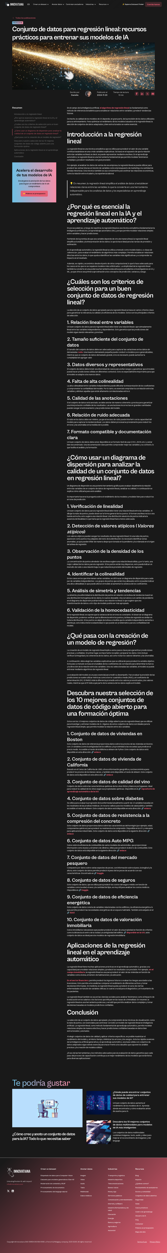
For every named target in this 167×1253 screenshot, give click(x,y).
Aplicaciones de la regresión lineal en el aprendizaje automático (36, 151)
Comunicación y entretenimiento (120, 1200)
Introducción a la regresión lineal (28, 114)
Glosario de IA (140, 1216)
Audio (82, 1184)
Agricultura (112, 1226)
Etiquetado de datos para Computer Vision (57, 1176)
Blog (137, 1176)
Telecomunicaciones (115, 1184)
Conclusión (18, 156)
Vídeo (82, 1180)
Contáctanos (153, 4)
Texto (82, 1188)
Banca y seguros (114, 1222)
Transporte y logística (116, 1176)
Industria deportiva (115, 1180)
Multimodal (84, 1192)
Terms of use (142, 1242)
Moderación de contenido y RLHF (53, 1184)
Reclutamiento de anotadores (146, 1188)
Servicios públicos (115, 1196)
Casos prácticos (141, 1208)
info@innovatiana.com (15, 1184)
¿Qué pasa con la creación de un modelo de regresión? (37, 137)
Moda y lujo (112, 1192)
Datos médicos (86, 1196)
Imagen (83, 1176)
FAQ (137, 1220)
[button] (26, 4)
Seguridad (139, 1200)
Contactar (139, 1224)
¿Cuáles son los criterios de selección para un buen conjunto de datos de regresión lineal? (36, 125)
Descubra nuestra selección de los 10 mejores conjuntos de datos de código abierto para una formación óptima (34, 143)
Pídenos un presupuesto (144, 1228)
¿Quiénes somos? (142, 1184)
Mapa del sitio (140, 1232)
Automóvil (111, 1231)
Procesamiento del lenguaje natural (54, 1192)
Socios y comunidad (142, 1192)
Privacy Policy (155, 1242)
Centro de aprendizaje (143, 1212)
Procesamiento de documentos (52, 1188)
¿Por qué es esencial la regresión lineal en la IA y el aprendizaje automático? (35, 119)
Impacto (138, 1180)
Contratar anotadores (74, 4)
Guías (137, 1204)
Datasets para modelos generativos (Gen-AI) (57, 1180)
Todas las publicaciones (25, 18)
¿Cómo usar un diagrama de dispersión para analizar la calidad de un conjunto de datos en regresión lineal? (37, 132)
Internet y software (115, 1204)
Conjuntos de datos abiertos (146, 1196)
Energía (111, 1218)
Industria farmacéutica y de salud (118, 1209)
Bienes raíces (113, 1188)
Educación (112, 1214)
